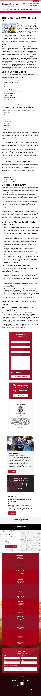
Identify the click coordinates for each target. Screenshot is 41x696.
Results (27, 9)
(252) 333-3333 (20, 643)
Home (3, 12)
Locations (32, 9)
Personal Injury (11, 679)
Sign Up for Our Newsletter (18, 372)
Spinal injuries (7, 129)
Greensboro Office (20, 586)
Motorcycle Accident (15, 680)
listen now (21, 488)
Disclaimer (25, 685)
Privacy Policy (20, 685)
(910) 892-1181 (20, 612)
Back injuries (7, 119)
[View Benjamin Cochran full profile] (20, 406)
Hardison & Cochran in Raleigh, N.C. (25, 56)
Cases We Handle (13, 9)
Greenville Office (20, 632)
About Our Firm (5, 9)
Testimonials (22, 9)
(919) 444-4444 (13, 537)
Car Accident (24, 679)
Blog (18, 9)
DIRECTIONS (20, 560)
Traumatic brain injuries (9, 127)
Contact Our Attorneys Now (20, 669)
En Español (36, 1)
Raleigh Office (20, 616)
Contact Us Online (20, 395)
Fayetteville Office (20, 570)
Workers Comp (17, 679)
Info (6, 546)
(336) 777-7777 (20, 597)
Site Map (15, 685)
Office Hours (13, 546)
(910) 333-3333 (20, 567)
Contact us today (17, 67)
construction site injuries (13, 303)
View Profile (20, 427)
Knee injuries (7, 117)
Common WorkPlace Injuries (18, 12)
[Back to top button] (22, 683)
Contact (36, 9)
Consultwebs (37, 689)
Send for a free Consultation (20, 376)
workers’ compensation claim (30, 230)
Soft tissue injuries (8, 125)
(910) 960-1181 (20, 582)
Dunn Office (20, 601)
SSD (21, 680)
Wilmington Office (20, 555)
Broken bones (7, 112)
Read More (12, 471)
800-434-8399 (34, 5)
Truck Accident (30, 679)
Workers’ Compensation (9, 12)
